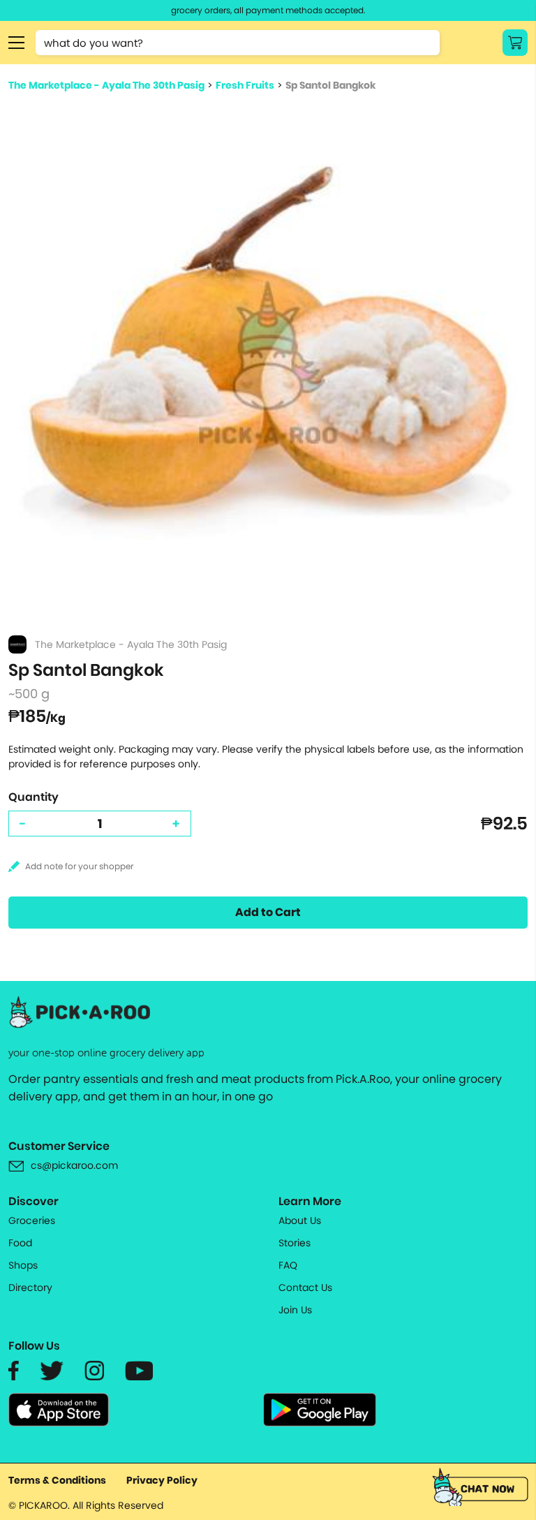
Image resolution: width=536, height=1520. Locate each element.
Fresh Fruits (245, 85)
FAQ (287, 1265)
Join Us (295, 1310)
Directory (30, 1287)
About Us (299, 1220)
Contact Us (305, 1287)
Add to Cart (268, 912)
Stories (294, 1243)
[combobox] (238, 42)
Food (20, 1243)
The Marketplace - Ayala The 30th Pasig (106, 85)
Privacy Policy (162, 1480)
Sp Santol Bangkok (330, 85)
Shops (23, 1265)
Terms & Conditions (57, 1480)
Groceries (31, 1220)
